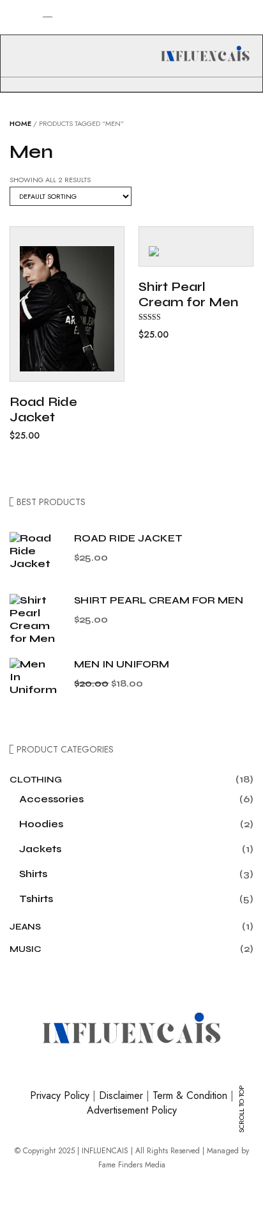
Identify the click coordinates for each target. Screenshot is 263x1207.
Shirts (33, 874)
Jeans (25, 926)
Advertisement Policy (132, 1110)
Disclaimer (121, 1095)
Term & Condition (190, 1095)
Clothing (36, 779)
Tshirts (36, 898)
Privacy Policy (59, 1095)
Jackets (40, 849)
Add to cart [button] (53, 334)
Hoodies (41, 824)
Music (25, 949)
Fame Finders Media (131, 1165)
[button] (9, 35)
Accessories (51, 799)
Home (20, 123)
